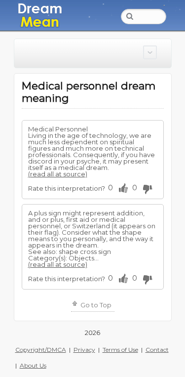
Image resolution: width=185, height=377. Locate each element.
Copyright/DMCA (40, 349)
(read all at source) (57, 174)
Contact (157, 349)
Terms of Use (120, 349)
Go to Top (95, 305)
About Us (33, 365)
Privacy (84, 349)
